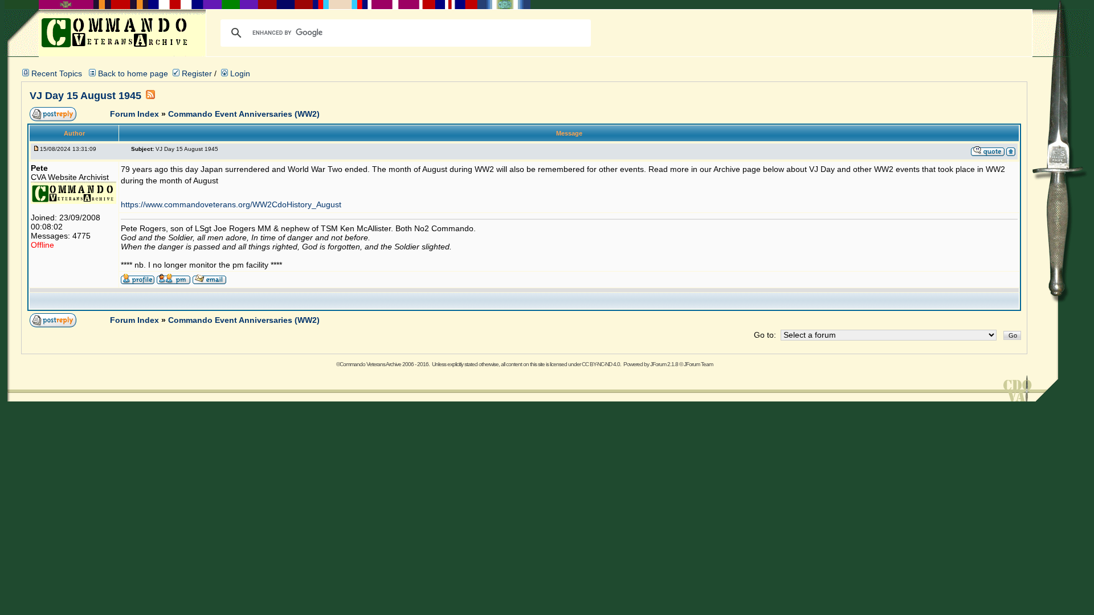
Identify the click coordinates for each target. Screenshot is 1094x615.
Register (195, 73)
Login (239, 73)
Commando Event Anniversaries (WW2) (244, 113)
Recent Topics (56, 73)
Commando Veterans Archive (370, 364)
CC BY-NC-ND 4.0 (601, 364)
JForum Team (698, 364)
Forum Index (135, 113)
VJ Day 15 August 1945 (85, 95)
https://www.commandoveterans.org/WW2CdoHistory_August (231, 204)
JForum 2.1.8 (664, 364)
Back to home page (133, 73)
